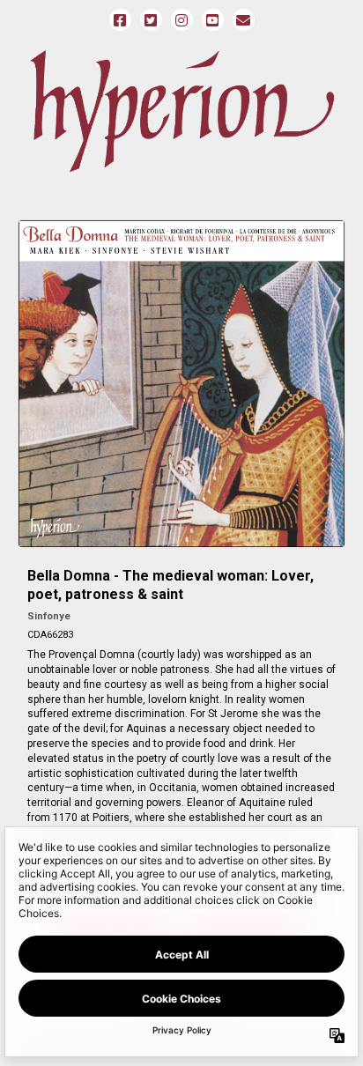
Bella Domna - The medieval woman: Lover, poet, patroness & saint (170, 585)
